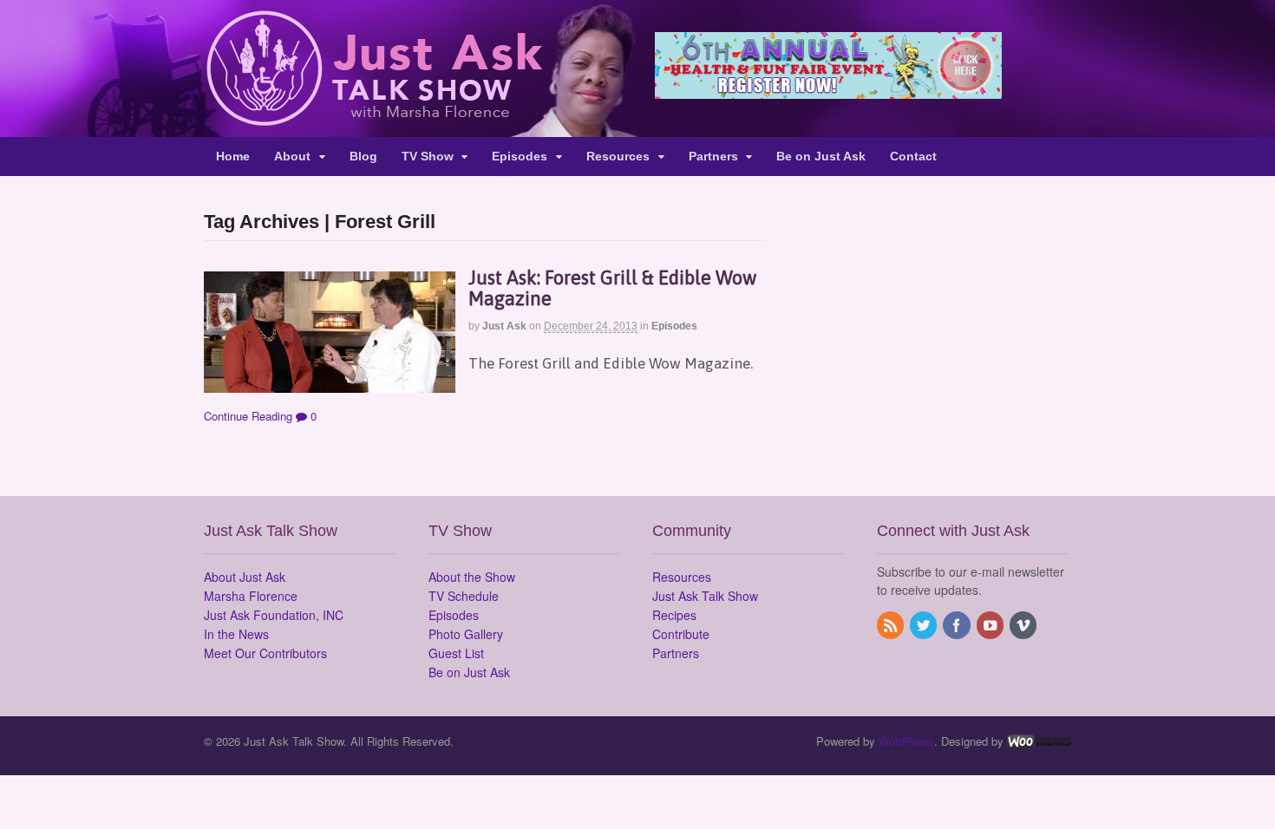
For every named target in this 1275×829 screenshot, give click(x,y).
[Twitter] (924, 626)
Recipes (674, 614)
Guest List (456, 653)
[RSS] (891, 626)
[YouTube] (991, 626)
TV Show (428, 156)
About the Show (471, 576)
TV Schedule (463, 595)
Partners (713, 156)
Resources (618, 156)
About (292, 156)
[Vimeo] (1024, 626)
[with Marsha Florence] (373, 116)
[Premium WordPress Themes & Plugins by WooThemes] (1039, 741)
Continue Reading (248, 416)
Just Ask (504, 326)
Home (233, 156)
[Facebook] (957, 626)
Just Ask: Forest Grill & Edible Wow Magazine (612, 288)
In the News (236, 634)
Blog (363, 156)
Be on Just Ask (821, 156)
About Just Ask (244, 576)
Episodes (519, 156)
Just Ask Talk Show (705, 595)
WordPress (906, 741)
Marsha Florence (251, 595)
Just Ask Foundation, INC (273, 614)
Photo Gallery (465, 634)
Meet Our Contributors (265, 653)
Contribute (680, 634)
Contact (913, 156)
